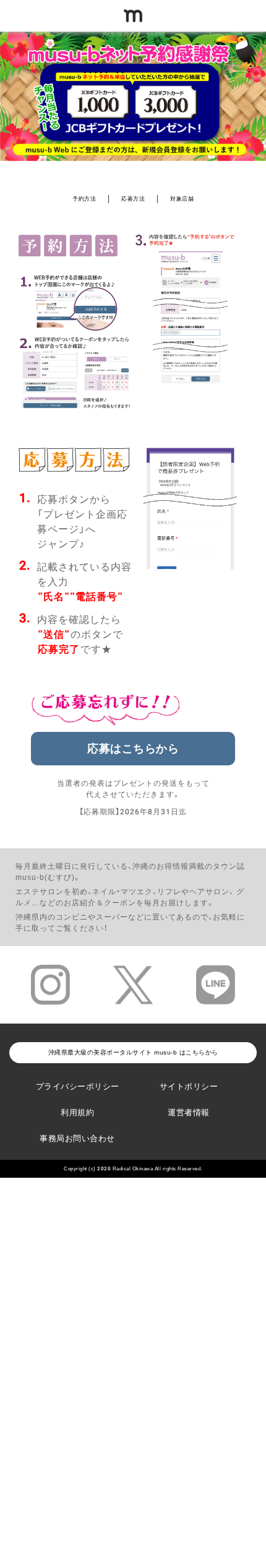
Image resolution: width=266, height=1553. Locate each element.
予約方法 (84, 199)
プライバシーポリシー (77, 1086)
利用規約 (77, 1112)
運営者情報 (189, 1112)
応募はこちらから (133, 748)
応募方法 (133, 199)
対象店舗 (182, 199)
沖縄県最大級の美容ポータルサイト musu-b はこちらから (133, 1052)
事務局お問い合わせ (77, 1138)
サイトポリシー (189, 1086)
